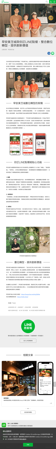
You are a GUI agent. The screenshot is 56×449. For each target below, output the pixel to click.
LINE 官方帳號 (24, 310)
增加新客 (35, 307)
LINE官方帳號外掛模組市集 (37, 310)
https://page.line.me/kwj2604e (30, 294)
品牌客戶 (21, 307)
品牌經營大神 (12, 307)
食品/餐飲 (28, 307)
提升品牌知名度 (13, 310)
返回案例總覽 (28, 412)
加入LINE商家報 (28, 341)
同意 (28, 445)
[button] (54, 384)
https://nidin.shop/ (22, 297)
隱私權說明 (23, 439)
